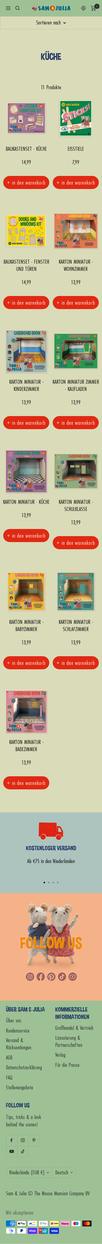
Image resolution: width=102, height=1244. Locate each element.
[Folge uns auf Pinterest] (33, 1140)
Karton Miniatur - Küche (26, 502)
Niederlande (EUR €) (26, 1173)
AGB (9, 1058)
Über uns (13, 1021)
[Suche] (17, 8)
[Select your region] (83, 8)
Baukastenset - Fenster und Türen (26, 265)
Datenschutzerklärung (24, 1068)
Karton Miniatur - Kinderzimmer (26, 385)
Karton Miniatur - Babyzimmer (26, 626)
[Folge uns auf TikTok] (22, 1151)
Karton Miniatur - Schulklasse (76, 505)
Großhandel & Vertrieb (74, 1028)
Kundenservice (17, 1031)
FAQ (9, 1078)
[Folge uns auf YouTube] (11, 1151)
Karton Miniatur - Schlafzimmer (76, 626)
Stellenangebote (19, 1088)
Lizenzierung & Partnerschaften (68, 1041)
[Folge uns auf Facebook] (11, 1140)
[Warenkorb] (93, 8)
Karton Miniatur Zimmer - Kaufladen (75, 385)
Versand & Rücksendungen (18, 1044)
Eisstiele (76, 149)
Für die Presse (67, 1065)
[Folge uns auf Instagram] (22, 1140)
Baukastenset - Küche (26, 149)
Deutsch (61, 1173)
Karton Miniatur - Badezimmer (26, 746)
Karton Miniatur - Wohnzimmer (76, 265)
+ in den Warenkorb (26, 182)
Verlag (60, 1055)
